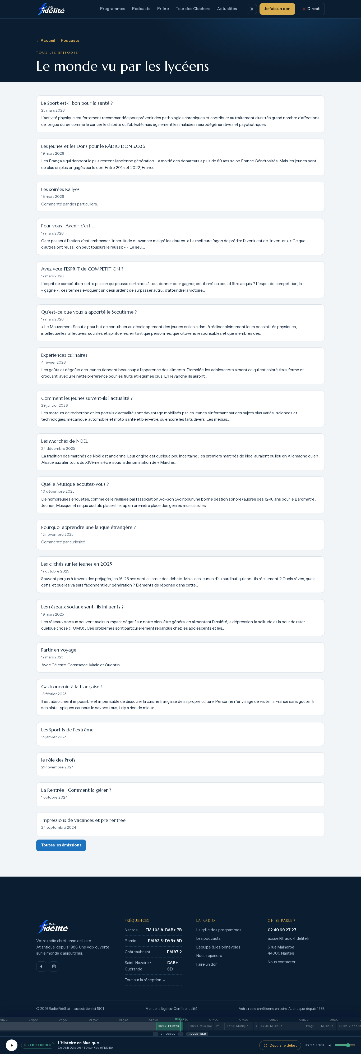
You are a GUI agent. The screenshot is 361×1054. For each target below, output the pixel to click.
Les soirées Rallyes (60, 189)
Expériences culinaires (64, 355)
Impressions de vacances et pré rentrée (83, 820)
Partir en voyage (58, 650)
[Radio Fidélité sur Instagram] (54, 966)
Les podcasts (208, 938)
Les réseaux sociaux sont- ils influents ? (82, 607)
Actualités (227, 8)
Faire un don (206, 964)
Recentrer (197, 1033)
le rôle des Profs (58, 760)
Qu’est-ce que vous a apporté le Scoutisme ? (89, 312)
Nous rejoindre (209, 955)
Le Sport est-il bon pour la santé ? (77, 103)
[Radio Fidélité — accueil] (50, 9)
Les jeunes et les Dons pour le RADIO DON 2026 (93, 146)
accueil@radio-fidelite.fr (289, 938)
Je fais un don (277, 8)
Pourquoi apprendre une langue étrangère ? (88, 527)
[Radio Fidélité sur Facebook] (41, 966)
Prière (163, 8)
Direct (313, 8)
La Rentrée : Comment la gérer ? (76, 790)
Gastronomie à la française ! (71, 687)
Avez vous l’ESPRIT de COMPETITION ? (82, 269)
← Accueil (45, 40)
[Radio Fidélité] (73, 926)
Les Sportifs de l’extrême (67, 730)
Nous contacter (281, 962)
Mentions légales (159, 1009)
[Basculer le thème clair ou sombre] (252, 9)
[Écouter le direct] (11, 1045)
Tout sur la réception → (145, 980)
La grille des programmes (219, 930)
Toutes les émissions (61, 845)
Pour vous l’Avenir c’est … (68, 226)
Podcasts (141, 8)
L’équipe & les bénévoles (218, 947)
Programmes (112, 8)
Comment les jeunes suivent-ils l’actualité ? (86, 398)
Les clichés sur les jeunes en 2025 (76, 564)
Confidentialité (185, 1009)
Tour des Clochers (193, 8)
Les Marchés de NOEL (64, 441)
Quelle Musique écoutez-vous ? (75, 484)
